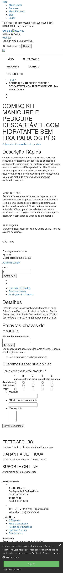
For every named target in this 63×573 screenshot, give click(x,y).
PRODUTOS (13, 66)
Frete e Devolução (18, 523)
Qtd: (4, 267)
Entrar (12, 17)
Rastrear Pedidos (18, 530)
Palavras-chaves (17, 291)
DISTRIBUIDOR (15, 74)
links (4, 1)
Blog (11, 14)
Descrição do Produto (20, 288)
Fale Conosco (16, 533)
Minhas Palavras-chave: (15, 336)
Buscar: (4, 45)
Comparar (14, 8)
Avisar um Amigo (11, 262)
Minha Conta (15, 4)
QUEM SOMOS (31, 59)
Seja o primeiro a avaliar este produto (21, 144)
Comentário (15, 408)
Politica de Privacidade (20, 526)
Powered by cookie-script (11, 570)
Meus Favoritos (17, 11)
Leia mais (56, 553)
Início (11, 79)
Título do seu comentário (23, 400)
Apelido (13, 391)
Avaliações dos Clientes (21, 294)
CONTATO (34, 66)
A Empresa (14, 520)
